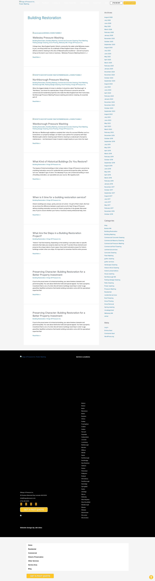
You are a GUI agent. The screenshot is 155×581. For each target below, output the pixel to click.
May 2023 (107, 123)
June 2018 (107, 169)
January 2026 (108, 35)
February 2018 (108, 181)
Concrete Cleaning (110, 252)
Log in (106, 327)
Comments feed (109, 333)
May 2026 (107, 26)
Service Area (97, 3)
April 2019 (107, 150)
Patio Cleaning (109, 283)
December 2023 (109, 102)
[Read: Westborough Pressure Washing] (57, 119)
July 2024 (107, 87)
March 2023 (108, 129)
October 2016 (108, 214)
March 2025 (108, 63)
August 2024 (108, 84)
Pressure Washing (110, 289)
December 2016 (109, 211)
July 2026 (107, 20)
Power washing (109, 286)
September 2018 (109, 163)
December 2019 (109, 135)
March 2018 (108, 178)
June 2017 (107, 202)
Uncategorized (109, 310)
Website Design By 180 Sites (31, 528)
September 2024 (109, 81)
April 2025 (107, 59)
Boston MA (107, 228)
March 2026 (108, 29)
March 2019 (108, 153)
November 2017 (109, 187)
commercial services (111, 249)
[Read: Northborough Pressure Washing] (57, 75)
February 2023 (109, 132)
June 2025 (107, 53)
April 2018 (107, 175)
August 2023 (108, 114)
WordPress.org (109, 336)
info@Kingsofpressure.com (27, 498)
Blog (106, 3)
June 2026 (107, 23)
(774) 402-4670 (24, 501)
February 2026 (109, 32)
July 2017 (107, 199)
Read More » (37, 57)
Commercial (56, 3)
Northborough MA (38, 84)
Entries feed (108, 330)
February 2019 (108, 156)
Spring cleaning (109, 307)
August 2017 (108, 196)
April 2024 (107, 93)
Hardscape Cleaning (110, 265)
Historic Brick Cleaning (111, 268)
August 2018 (108, 166)
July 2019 (107, 144)
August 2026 (108, 17)
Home (37, 3)
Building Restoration (39, 40)
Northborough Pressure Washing (51, 79)
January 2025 (108, 69)
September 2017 (109, 193)
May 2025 (107, 56)
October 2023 (108, 108)
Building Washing (51, 40)
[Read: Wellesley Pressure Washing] (47, 33)
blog (105, 225)
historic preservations (111, 271)
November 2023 (109, 105)
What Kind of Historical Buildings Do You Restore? (60, 161)
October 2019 (108, 138)
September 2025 (109, 44)
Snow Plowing (53, 42)
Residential (45, 3)
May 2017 (107, 205)
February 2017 (108, 208)
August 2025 (108, 47)
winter (106, 316)
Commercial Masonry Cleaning (114, 240)
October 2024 (108, 78)
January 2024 (108, 99)
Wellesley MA (63, 42)
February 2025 (109, 66)
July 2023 (107, 117)
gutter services (109, 262)
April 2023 (107, 126)
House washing (109, 274)
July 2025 (107, 50)
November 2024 (109, 75)
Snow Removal (109, 304)
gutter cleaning (109, 258)
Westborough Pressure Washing (50, 123)
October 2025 (108, 41)
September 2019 (109, 141)
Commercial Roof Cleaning (112, 246)
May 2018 (107, 172)
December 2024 (109, 72)
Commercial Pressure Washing (114, 243)
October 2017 (108, 190)
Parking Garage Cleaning (40, 42)
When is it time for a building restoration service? (59, 197)
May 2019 (107, 147)
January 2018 (108, 184)
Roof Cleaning (108, 298)
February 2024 (109, 96)
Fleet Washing (83, 40)
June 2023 (107, 120)
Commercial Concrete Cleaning (68, 40)
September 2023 (109, 111)
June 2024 (107, 90)
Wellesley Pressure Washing (48, 37)
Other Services (84, 3)
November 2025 (109, 38)
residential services (110, 295)
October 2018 (108, 159)
